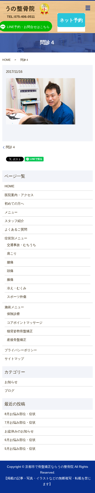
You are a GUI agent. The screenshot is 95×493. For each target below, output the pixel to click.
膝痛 (10, 279)
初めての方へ (14, 203)
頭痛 (10, 271)
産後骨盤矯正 (16, 340)
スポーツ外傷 (16, 297)
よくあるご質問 (16, 229)
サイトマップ (14, 359)
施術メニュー (14, 307)
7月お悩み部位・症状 (20, 422)
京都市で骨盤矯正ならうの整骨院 (49, 466)
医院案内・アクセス (19, 195)
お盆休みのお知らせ (19, 431)
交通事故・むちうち (21, 245)
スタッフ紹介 (14, 221)
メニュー (11, 212)
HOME (6, 60)
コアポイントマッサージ (24, 322)
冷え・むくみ (16, 288)
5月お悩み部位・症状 (20, 448)
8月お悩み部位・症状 (20, 414)
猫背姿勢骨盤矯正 (20, 331)
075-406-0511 (24, 16)
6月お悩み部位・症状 (20, 440)
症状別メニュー (16, 238)
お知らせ (11, 382)
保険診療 (13, 314)
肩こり (12, 253)
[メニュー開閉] (88, 8)
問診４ (10, 147)
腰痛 (10, 262)
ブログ (9, 390)
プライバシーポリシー (21, 350)
